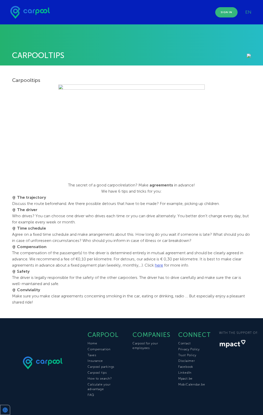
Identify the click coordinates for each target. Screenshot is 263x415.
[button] (5, 410)
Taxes (92, 355)
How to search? (99, 378)
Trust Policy (187, 355)
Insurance (95, 361)
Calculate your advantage (99, 387)
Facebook (185, 367)
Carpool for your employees (145, 346)
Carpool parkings (101, 367)
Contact (184, 343)
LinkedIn (185, 372)
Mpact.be (185, 378)
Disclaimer (186, 361)
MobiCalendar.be (191, 384)
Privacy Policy (189, 349)
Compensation (99, 349)
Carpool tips (97, 372)
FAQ (91, 395)
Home (92, 343)
